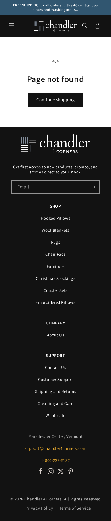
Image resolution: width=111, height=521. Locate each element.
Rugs (55, 242)
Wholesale (55, 415)
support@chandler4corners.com (56, 448)
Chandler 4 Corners (43, 499)
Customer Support (55, 379)
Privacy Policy (39, 508)
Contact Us (55, 367)
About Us (55, 335)
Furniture (55, 266)
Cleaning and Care (55, 403)
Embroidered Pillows (55, 302)
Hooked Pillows (55, 218)
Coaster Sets (55, 290)
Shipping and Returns (55, 391)
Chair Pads (55, 254)
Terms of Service (75, 508)
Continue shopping (55, 99)
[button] (11, 25)
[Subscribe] (93, 187)
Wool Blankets (55, 230)
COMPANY (55, 323)
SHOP (55, 206)
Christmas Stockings (55, 278)
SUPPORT (55, 355)
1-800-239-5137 (55, 460)
